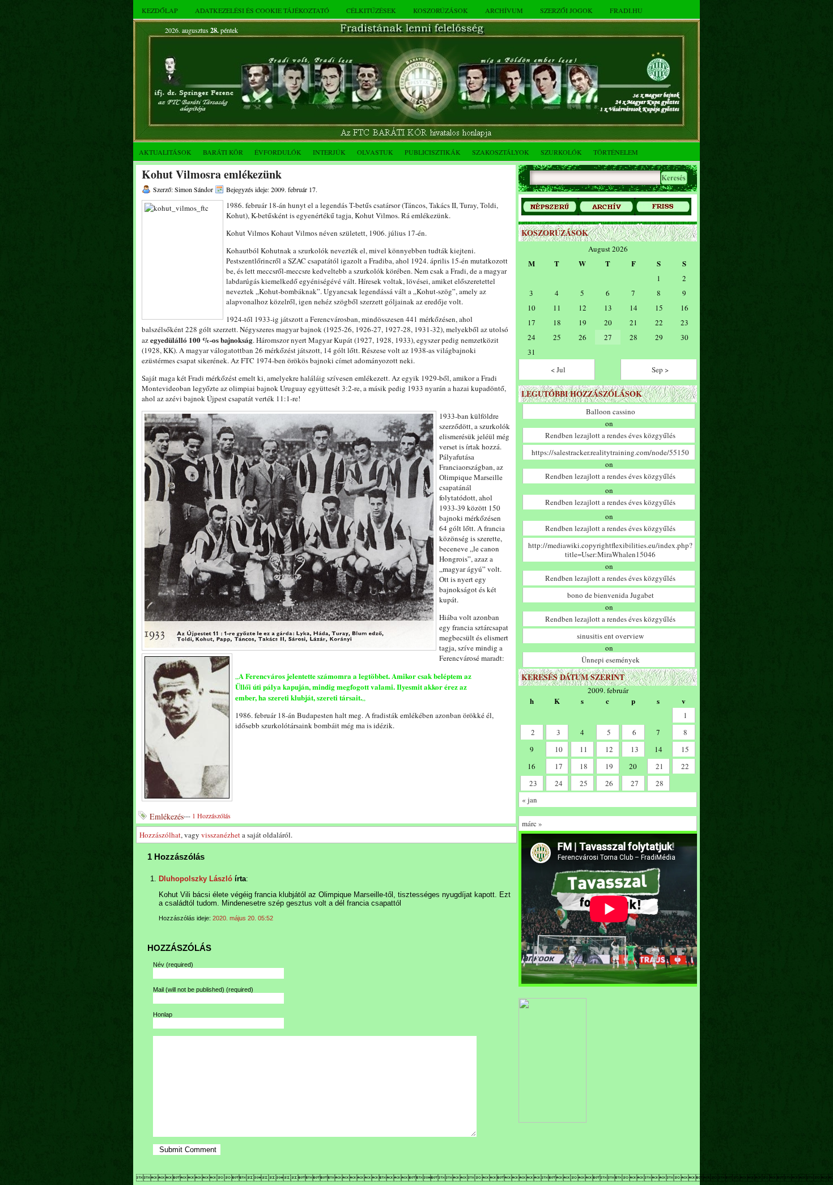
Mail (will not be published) (203, 989)
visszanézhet (220, 835)
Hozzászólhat (160, 835)
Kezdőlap (160, 10)
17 (559, 766)
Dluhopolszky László (195, 878)
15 (685, 749)
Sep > (660, 369)
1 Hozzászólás (211, 815)
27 (635, 783)
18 (584, 766)
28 (660, 783)
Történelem (615, 151)
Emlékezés (167, 816)
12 (609, 749)
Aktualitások (165, 151)
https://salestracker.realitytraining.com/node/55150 (610, 452)
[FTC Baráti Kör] (552, 1120)
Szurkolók (561, 151)
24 (559, 783)
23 (533, 783)
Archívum (504, 10)
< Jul (558, 369)
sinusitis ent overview (610, 636)
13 (635, 749)
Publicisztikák (433, 151)
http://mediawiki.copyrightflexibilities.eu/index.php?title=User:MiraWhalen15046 (610, 549)
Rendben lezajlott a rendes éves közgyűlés (610, 435)
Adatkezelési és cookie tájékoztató (262, 10)
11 (584, 749)
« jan (529, 800)
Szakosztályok (500, 151)
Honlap (162, 1014)
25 (584, 783)
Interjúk (329, 151)
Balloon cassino (610, 411)
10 (559, 749)
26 (609, 783)
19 (609, 766)
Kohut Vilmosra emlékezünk (212, 174)
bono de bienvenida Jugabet (610, 595)
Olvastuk (375, 151)
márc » (532, 823)
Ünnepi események (610, 660)
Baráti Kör (223, 151)
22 (685, 766)
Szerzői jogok (566, 10)
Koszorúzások (440, 10)
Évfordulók (277, 151)
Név (173, 964)
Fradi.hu (626, 10)
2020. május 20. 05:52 (242, 918)
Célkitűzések (371, 10)
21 (660, 766)
